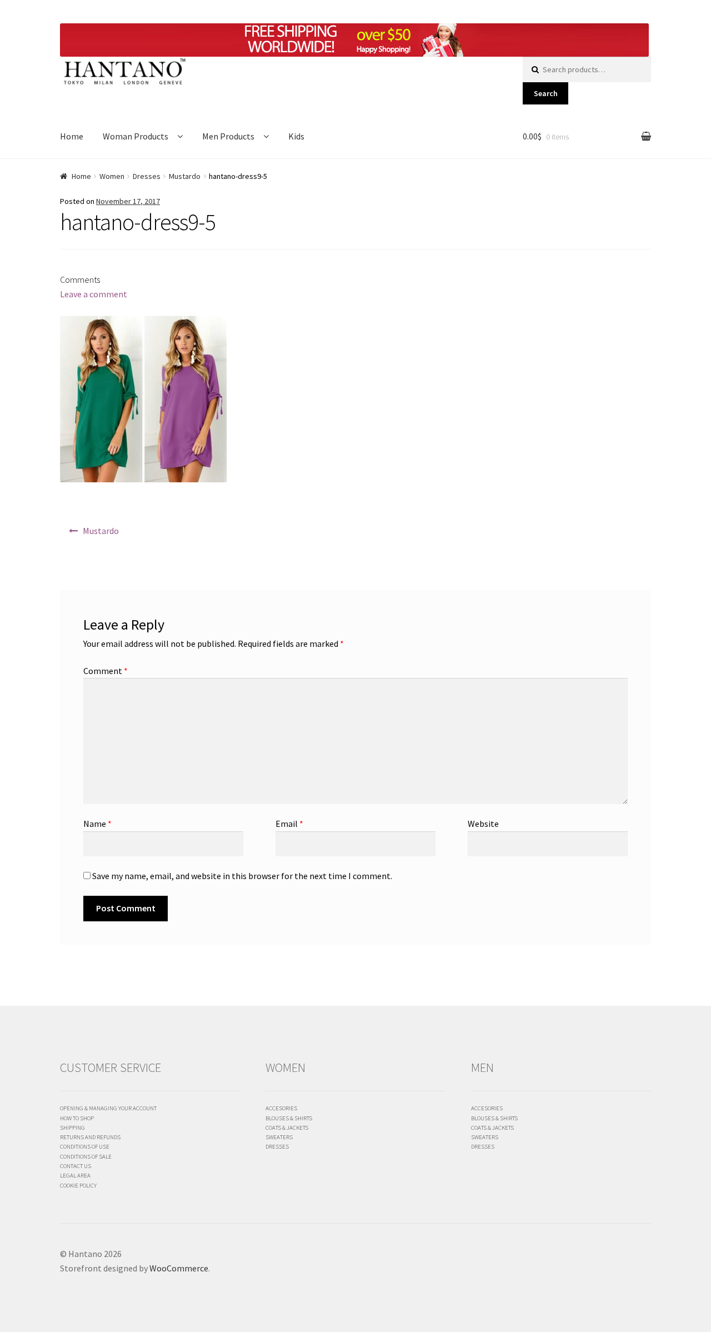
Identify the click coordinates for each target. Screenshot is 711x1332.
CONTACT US (75, 1166)
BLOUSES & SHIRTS (289, 1118)
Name (97, 823)
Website (483, 823)
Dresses (147, 176)
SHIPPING (72, 1127)
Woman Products (135, 136)
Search (546, 93)
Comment (105, 670)
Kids (296, 136)
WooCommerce (178, 1268)
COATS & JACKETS (287, 1127)
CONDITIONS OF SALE (86, 1156)
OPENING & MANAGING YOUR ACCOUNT (108, 1108)
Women (111, 176)
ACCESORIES (281, 1108)
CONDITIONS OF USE (84, 1146)
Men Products (228, 136)
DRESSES (277, 1146)
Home (71, 136)
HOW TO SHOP (77, 1118)
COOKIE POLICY (78, 1185)
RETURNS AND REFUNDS (90, 1137)
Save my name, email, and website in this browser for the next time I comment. (242, 875)
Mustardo (185, 176)
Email (289, 823)
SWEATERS (279, 1137)
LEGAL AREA (75, 1175)
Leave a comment (93, 294)
